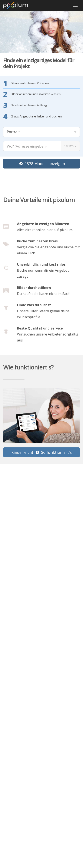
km (69, 146)
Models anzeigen (45, 163)
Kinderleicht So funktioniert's (41, 452)
